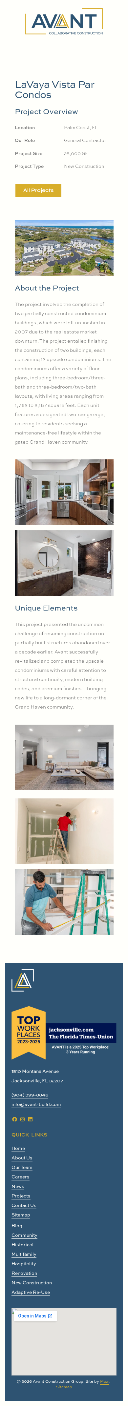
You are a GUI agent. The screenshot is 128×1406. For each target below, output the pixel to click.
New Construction (31, 1282)
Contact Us (23, 1205)
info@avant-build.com (36, 1104)
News (17, 1186)
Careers (20, 1177)
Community (24, 1235)
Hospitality (23, 1263)
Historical (22, 1244)
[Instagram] (22, 1119)
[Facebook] (14, 1119)
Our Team (21, 1167)
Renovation (24, 1273)
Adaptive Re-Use (30, 1292)
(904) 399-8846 (29, 1095)
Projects (21, 1196)
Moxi (104, 1381)
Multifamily (23, 1254)
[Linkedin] (30, 1119)
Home (18, 1148)
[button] (64, 43)
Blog (16, 1225)
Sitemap (20, 1215)
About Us (21, 1158)
